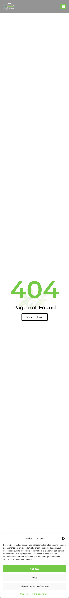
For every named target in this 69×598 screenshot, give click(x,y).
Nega (34, 577)
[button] (64, 538)
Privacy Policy (40, 594)
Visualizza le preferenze (35, 586)
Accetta (34, 568)
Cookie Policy (26, 594)
